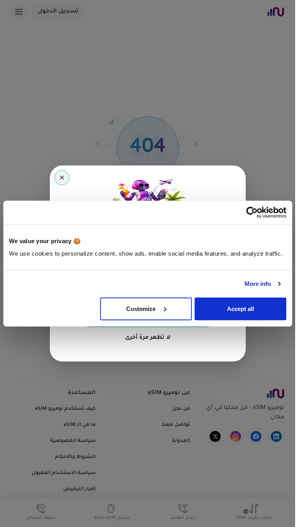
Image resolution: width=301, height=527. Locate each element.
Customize (141, 308)
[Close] (62, 177)
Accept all (240, 308)
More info (258, 283)
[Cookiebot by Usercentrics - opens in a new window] (252, 212)
